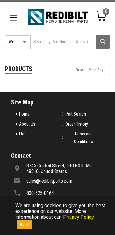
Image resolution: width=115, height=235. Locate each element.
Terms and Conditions (83, 137)
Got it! (24, 224)
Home (24, 114)
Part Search (76, 114)
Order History (77, 124)
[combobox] (63, 41)
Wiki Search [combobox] (19, 41)
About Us (27, 124)
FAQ (22, 133)
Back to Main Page (90, 69)
